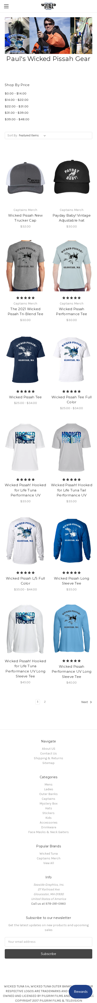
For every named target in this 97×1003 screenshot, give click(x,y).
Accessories (49, 822)
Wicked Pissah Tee (25, 397)
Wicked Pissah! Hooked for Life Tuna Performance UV (25, 490)
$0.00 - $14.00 (15, 93)
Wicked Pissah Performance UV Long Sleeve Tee (72, 671)
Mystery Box (48, 803)
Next (85, 702)
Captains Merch (48, 858)
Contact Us (48, 753)
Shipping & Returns (48, 758)
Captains (48, 799)
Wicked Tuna (48, 854)
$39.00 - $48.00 (17, 119)
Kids (48, 818)
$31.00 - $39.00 (16, 113)
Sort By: (12, 135)
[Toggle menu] (6, 6)
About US (48, 749)
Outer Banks (48, 794)
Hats (48, 808)
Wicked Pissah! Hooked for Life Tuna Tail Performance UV (71, 490)
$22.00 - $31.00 (16, 106)
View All (48, 863)
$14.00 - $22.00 (16, 100)
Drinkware (48, 827)
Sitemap (48, 763)
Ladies (48, 789)
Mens (48, 784)
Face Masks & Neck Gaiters (48, 832)
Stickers (48, 813)
